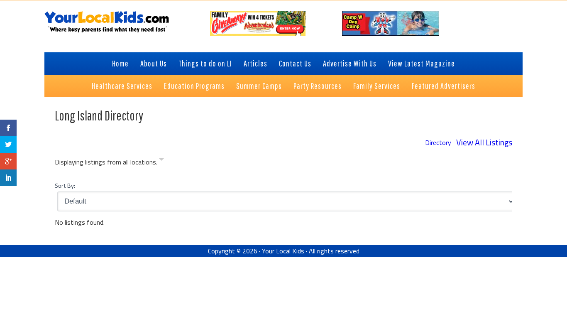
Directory (438, 142)
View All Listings (484, 142)
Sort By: (65, 185)
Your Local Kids (283, 251)
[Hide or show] (161, 161)
